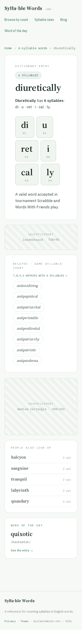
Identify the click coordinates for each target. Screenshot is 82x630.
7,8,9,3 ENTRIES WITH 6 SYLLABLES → (40, 275)
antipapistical (27, 296)
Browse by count (16, 20)
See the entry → (22, 550)
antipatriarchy (28, 339)
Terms (24, 621)
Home (8, 48)
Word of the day (16, 31)
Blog (63, 20)
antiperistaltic (27, 317)
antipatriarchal (29, 307)
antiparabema (27, 360)
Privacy (10, 621)
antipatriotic (26, 350)
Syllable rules (44, 20)
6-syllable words (32, 48)
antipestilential (28, 328)
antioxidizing (27, 285)
